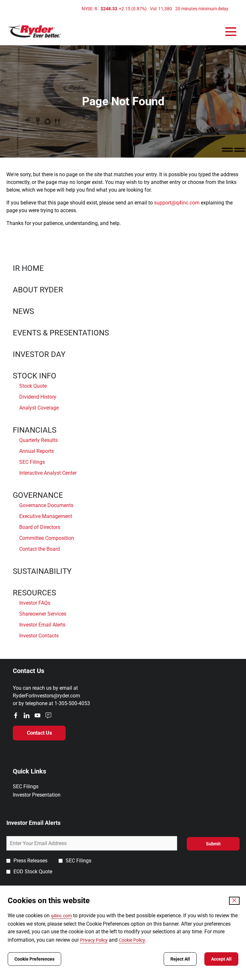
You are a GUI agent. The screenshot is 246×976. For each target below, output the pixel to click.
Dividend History (37, 397)
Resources (34, 592)
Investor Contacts (39, 636)
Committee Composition (46, 538)
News (23, 311)
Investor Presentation (45, 795)
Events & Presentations (61, 332)
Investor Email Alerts (42, 625)
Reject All (180, 959)
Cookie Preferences (34, 959)
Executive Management (45, 516)
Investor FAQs (34, 603)
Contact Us (39, 733)
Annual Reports (36, 451)
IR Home (28, 268)
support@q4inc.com (177, 203)
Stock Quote (33, 386)
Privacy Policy (94, 940)
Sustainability (42, 571)
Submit (213, 843)
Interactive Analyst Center (48, 473)
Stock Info (34, 375)
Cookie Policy (132, 940)
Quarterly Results (38, 440)
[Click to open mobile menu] (230, 32)
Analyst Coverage (39, 408)
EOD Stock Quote (32, 871)
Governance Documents (46, 505)
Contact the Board (39, 549)
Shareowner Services (42, 614)
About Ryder (38, 289)
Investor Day (39, 354)
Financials (34, 430)
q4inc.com (61, 915)
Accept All (221, 959)
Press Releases (30, 861)
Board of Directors (39, 527)
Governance (38, 495)
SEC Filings (32, 462)
